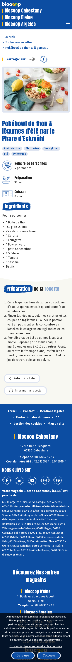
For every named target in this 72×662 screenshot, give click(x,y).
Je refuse (23, 655)
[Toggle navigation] (68, 24)
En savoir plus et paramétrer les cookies (36, 646)
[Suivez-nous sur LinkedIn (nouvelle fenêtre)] (19, 480)
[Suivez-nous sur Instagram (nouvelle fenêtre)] (45, 480)
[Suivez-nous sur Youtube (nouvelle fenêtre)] (32, 480)
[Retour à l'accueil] (17, 4)
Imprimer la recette (28, 390)
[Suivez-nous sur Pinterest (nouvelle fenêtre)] (57, 480)
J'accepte (49, 655)
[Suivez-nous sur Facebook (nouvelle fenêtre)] (6, 480)
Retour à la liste (24, 378)
